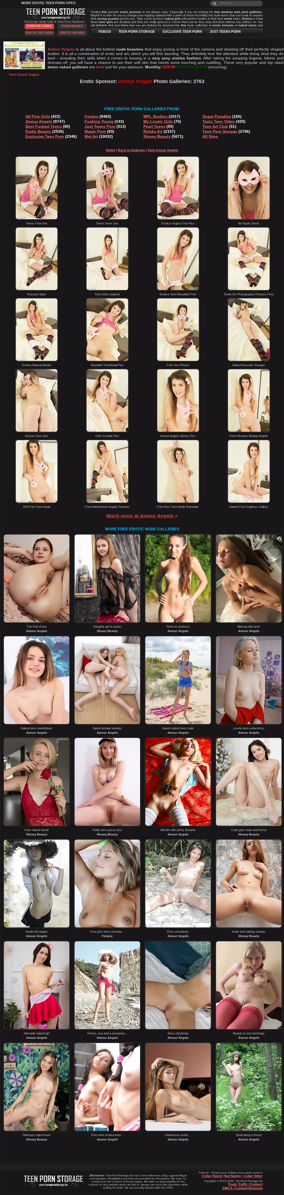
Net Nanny (232, 1176)
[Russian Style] (36, 289)
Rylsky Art (153, 131)
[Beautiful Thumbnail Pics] (107, 360)
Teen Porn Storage (219, 131)
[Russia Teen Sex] (36, 431)
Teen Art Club (215, 126)
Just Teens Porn (100, 126)
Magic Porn (95, 131)
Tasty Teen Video (218, 121)
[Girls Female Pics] (107, 431)
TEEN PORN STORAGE (136, 32)
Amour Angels (39, 121)
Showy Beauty (157, 136)
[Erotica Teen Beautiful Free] (178, 289)
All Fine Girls (38, 116)
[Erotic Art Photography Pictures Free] (248, 289)
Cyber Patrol (212, 1176)
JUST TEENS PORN (225, 32)
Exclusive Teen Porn (45, 136)
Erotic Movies (72, 32)
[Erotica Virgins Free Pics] (178, 219)
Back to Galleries (131, 150)
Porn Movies (72, 26)
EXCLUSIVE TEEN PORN (182, 32)
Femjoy (91, 116)
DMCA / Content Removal (242, 1188)
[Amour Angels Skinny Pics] (178, 431)
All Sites (210, 136)
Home (110, 150)
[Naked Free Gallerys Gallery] (248, 502)
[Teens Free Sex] (36, 219)
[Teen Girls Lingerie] (107, 289)
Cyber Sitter (253, 1176)
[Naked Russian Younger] (248, 360)
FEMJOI (104, 32)
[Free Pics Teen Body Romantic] (178, 502)
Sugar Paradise (216, 116)
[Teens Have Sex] (107, 219)
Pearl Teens (154, 126)
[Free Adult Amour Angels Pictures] (107, 502)
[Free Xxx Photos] (178, 360)
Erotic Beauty (38, 131)
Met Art (91, 136)
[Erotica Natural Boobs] (36, 360)
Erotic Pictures (39, 32)
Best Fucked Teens (44, 126)
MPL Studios (155, 116)
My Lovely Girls (158, 121)
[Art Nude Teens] (248, 219)
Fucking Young (99, 121)
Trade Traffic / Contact (245, 1184)
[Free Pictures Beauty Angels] (248, 431)
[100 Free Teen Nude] (36, 502)
